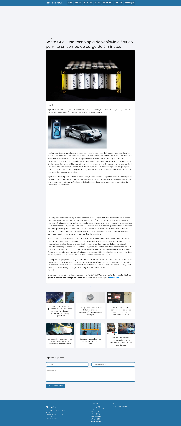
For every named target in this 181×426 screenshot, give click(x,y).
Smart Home (107, 3)
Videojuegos (129, 3)
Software (118, 3)
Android (78, 3)
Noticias (97, 3)
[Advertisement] (90, 21)
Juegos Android (95, 409)
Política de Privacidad (120, 406)
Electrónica (88, 3)
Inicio (70, 3)
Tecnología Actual (54, 3)
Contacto (116, 404)
